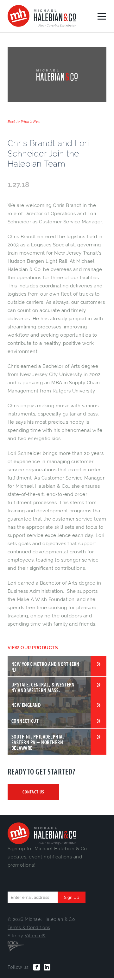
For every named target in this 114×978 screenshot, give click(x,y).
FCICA (16, 946)
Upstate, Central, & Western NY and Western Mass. (43, 687)
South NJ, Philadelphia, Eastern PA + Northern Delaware (37, 742)
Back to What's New (24, 121)
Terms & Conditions (29, 927)
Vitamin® (35, 935)
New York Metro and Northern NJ (45, 666)
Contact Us (33, 792)
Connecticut (25, 720)
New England (26, 705)
